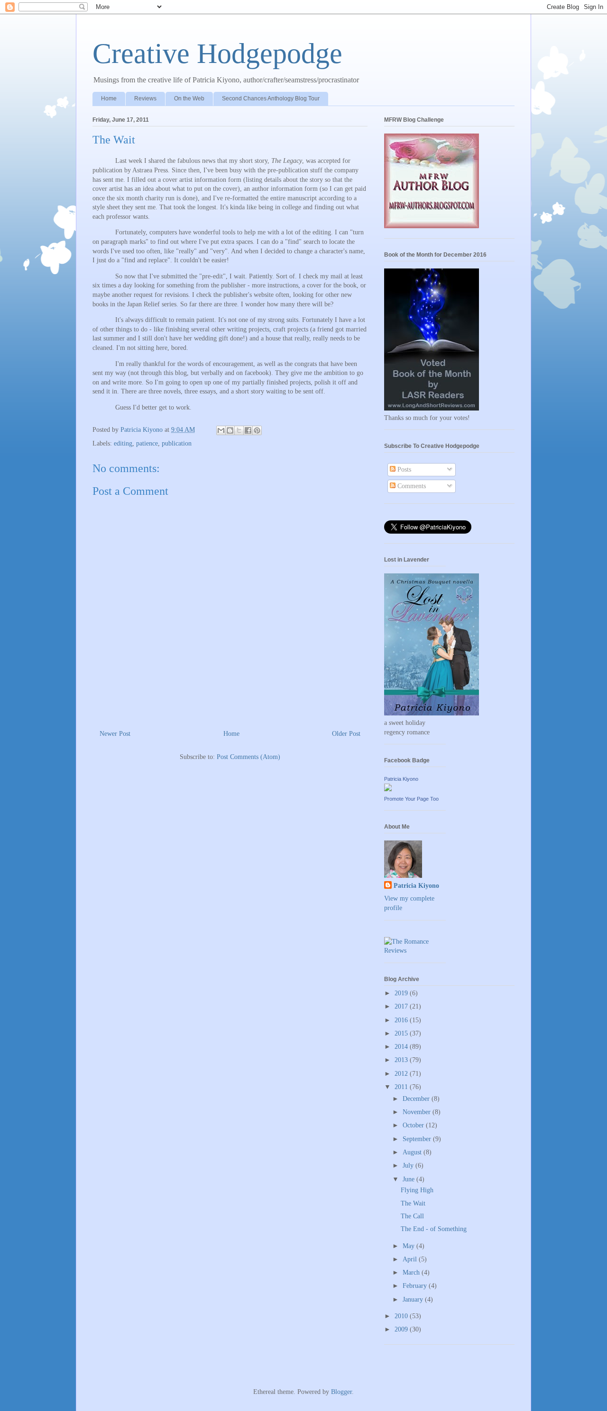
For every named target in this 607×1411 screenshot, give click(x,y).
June (409, 1179)
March (412, 1272)
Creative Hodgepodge (217, 53)
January (414, 1299)
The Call (412, 1216)
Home (109, 98)
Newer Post (115, 733)
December (417, 1098)
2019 (402, 993)
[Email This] (221, 430)
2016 (402, 1020)
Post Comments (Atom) (248, 756)
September (418, 1139)
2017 (402, 1006)
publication (177, 443)
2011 (402, 1086)
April (411, 1259)
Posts (403, 469)
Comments (410, 486)
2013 (402, 1059)
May (409, 1246)
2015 (402, 1033)
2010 (402, 1316)
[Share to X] (239, 430)
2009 (402, 1329)
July (409, 1165)
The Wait (413, 1203)
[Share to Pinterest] (257, 430)
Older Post (346, 733)
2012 (402, 1073)
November (417, 1112)
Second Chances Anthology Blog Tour (271, 98)
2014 (402, 1046)
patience (147, 443)
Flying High (417, 1190)
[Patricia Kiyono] (388, 789)
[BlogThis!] (230, 430)
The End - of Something (434, 1228)
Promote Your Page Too (411, 799)
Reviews (145, 98)
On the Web (189, 98)
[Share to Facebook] (248, 430)
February (416, 1285)
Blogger (341, 1391)
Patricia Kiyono (401, 779)
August (413, 1152)
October (414, 1125)
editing (123, 443)
